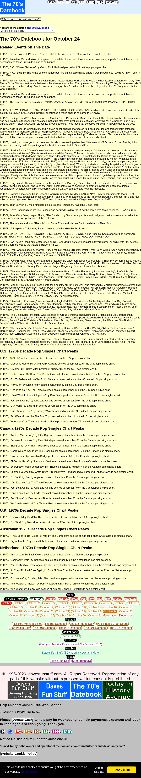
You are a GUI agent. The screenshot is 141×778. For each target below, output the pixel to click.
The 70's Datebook (38, 27)
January (50, 599)
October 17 (126, 607)
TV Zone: (70, 640)
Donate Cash (22, 719)
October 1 (19, 603)
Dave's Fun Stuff (71, 636)
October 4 (62, 603)
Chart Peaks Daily (20, 627)
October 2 (34, 603)
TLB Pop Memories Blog (27, 623)
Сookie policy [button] (29, 771)
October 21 (62, 611)
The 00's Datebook (95, 627)
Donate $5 (111, 2)
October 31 (95, 615)
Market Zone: (71, 632)
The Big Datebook (56, 623)
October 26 (16, 615)
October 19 (31, 611)
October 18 (15, 611)
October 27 (31, 615)
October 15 (94, 607)
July (107, 599)
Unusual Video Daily (82, 623)
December (125, 615)
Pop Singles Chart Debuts (113, 623)
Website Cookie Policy (18, 753)
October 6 (91, 603)
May (91, 599)
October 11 (31, 607)
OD (74, 2)
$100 (55, 731)
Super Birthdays (82, 660)
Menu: (70, 594)
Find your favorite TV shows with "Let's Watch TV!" (70, 644)
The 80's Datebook (44, 627)
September (130, 599)
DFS (60, 2)
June (100, 599)
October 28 (47, 615)
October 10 (15, 607)
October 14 (78, 607)
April (84, 599)
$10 (18, 731)
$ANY (67, 731)
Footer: (70, 656)
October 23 (94, 611)
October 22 (78, 611)
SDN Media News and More (82, 652)
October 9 (134, 603)
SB (67, 2)
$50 (36, 731)
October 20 (46, 611)
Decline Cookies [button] (99, 769)
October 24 (110, 611)
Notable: (70, 648)
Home (51, 2)
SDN (81, 2)
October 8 (119, 603)
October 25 (126, 611)
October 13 (62, 607)
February (63, 599)
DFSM (91, 2)
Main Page (36, 599)
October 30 (79, 615)
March (75, 599)
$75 (45, 731)
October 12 (46, 607)
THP (100, 2)
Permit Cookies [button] (122, 769)
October (6, 603)
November (110, 615)
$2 (3, 731)
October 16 (110, 607)
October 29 (63, 615)
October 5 (77, 603)
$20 (27, 731)
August (116, 599)
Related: (70, 619)
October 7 (105, 603)
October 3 (48, 603)
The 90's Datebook (70, 627)
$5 (10, 731)
